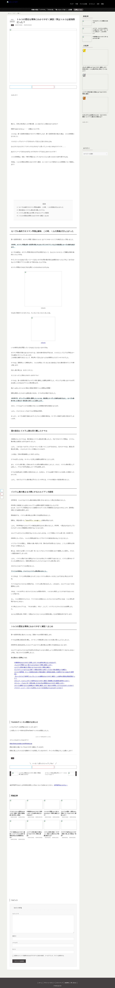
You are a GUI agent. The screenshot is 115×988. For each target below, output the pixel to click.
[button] (21, 87)
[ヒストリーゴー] (12, 3)
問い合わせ (73, 982)
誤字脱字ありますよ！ (61, 785)
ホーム (40, 982)
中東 (12, 25)
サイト (14, 949)
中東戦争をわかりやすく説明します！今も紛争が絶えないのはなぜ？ (35, 662)
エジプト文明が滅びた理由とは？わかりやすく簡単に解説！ (32, 667)
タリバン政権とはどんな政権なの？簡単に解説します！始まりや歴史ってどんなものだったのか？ (44, 685)
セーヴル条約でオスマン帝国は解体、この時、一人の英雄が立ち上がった (41, 207)
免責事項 (67, 982)
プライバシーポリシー (49, 982)
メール (14, 942)
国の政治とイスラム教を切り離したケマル (32, 210)
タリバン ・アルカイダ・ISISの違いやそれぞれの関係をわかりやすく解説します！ (39, 683)
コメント (15, 913)
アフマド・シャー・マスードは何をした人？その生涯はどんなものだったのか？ (38, 688)
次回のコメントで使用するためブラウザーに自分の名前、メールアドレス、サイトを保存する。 (39, 955)
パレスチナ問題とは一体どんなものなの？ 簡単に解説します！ (33, 665)
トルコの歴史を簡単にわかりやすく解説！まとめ (34, 215)
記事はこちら (78, 9)
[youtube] (57, 980)
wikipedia (43, 342)
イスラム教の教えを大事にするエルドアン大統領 (34, 213)
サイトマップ (59, 982)
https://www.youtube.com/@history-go (21, 743)
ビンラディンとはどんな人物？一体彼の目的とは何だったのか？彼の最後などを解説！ (40, 669)
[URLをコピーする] (66, 87)
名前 (14, 936)
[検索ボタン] (106, 4)
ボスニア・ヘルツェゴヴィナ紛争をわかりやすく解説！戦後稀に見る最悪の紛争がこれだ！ (42, 681)
